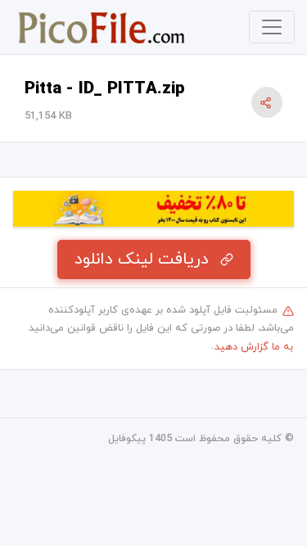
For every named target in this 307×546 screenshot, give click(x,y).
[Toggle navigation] (272, 27)
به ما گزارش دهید (253, 347)
